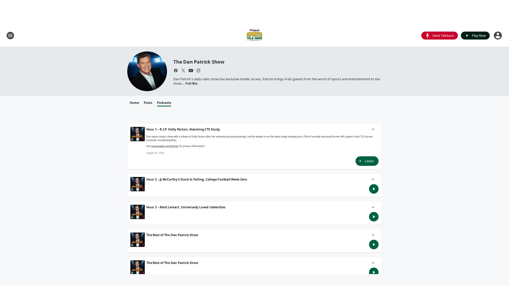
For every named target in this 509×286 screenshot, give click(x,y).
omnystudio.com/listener (165, 146)
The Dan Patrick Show (198, 61)
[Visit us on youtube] (190, 70)
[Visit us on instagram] (198, 70)
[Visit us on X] (183, 70)
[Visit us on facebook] (175, 70)
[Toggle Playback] (137, 134)
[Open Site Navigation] (10, 36)
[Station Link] (254, 35)
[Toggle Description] (373, 129)
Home (134, 102)
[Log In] (498, 36)
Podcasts (164, 102)
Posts (148, 102)
